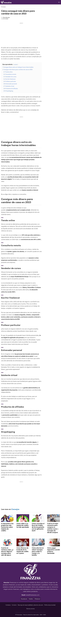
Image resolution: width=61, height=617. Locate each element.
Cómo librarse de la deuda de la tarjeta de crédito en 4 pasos (23, 550)
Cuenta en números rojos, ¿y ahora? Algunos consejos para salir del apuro (7, 551)
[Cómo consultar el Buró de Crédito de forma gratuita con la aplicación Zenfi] (38, 521)
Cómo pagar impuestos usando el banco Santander (53, 550)
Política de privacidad (49, 605)
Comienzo (8, 605)
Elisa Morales (6, 17)
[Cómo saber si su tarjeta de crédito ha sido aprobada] (23, 521)
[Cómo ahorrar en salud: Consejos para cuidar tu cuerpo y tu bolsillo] (38, 545)
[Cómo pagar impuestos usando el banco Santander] (53, 545)
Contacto (14, 605)
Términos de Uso (30, 608)
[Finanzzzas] (6, 2)
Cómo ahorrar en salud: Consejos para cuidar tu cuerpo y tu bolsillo (38, 551)
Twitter (31, 599)
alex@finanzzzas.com (32, 595)
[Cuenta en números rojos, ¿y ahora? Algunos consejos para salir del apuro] (7, 545)
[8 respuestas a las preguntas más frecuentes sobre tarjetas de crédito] (7, 521)
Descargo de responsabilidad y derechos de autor (30, 605)
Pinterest (37, 599)
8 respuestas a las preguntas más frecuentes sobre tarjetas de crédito (7, 527)
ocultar (15, 64)
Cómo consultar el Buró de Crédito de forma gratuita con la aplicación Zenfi (38, 527)
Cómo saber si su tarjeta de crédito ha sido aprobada (23, 525)
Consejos (3, 6)
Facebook (24, 599)
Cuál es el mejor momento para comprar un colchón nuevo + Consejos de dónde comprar (52, 527)
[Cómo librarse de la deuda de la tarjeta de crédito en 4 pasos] (23, 545)
